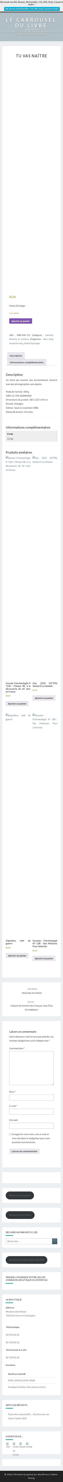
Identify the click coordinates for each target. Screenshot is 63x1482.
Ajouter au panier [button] (17, 703)
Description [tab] (16, 355)
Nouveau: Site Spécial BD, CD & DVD (26, 1259)
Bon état (48, 339)
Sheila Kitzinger (32, 343)
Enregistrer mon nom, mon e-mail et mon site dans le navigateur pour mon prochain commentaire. (31, 1138)
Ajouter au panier (21, 321)
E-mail (13, 1105)
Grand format (16, 343)
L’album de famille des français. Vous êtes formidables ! (31, 1005)
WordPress (43, 1474)
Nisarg (31, 1478)
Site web (13, 1119)
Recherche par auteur (19, 1195)
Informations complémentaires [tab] (27, 362)
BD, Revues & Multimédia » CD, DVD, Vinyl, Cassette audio (32, 9)
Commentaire (17, 1048)
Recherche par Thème (20, 1214)
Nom (12, 1091)
